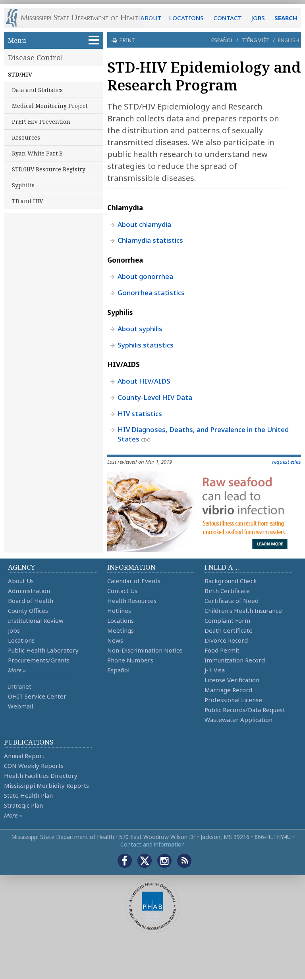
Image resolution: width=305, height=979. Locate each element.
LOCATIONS (186, 18)
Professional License (233, 700)
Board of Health (30, 601)
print (127, 40)
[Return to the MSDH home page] (78, 18)
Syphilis (23, 185)
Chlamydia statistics (150, 240)
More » (17, 670)
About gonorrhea (145, 276)
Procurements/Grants (38, 660)
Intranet (19, 686)
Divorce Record (226, 640)
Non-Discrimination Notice (145, 650)
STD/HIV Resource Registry (48, 169)
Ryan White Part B (37, 153)
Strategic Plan (23, 805)
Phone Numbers (130, 660)
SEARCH (285, 18)
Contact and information (152, 844)
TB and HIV (27, 201)
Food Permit (222, 650)
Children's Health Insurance (243, 610)
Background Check (231, 581)
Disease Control (35, 57)
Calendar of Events (133, 581)
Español (222, 40)
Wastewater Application (238, 720)
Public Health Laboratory (43, 650)
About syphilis (140, 328)
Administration (29, 591)
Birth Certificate (227, 591)
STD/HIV (20, 74)
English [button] (288, 40)
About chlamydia (144, 224)
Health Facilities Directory (40, 775)
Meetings (120, 630)
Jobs (14, 630)
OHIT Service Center (37, 696)
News (115, 640)
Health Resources (131, 601)
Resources (26, 137)
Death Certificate (229, 630)
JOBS (258, 18)
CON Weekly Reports (34, 766)
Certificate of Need (232, 601)
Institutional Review (36, 620)
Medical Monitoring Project (49, 105)
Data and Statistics (37, 90)
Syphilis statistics (146, 344)
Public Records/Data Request (245, 710)
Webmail (20, 706)
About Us (21, 581)
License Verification (232, 680)
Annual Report (24, 756)
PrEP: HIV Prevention (41, 121)
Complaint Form (227, 620)
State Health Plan (28, 795)
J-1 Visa (215, 670)
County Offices (28, 610)
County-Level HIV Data (155, 397)
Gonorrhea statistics (151, 292)
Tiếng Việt (255, 40)
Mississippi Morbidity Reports (46, 785)
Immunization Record (235, 660)
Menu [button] (17, 40)
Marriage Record (228, 690)
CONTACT (227, 18)
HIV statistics (140, 413)
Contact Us (122, 591)
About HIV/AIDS (144, 381)
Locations (21, 640)
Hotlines (119, 610)
